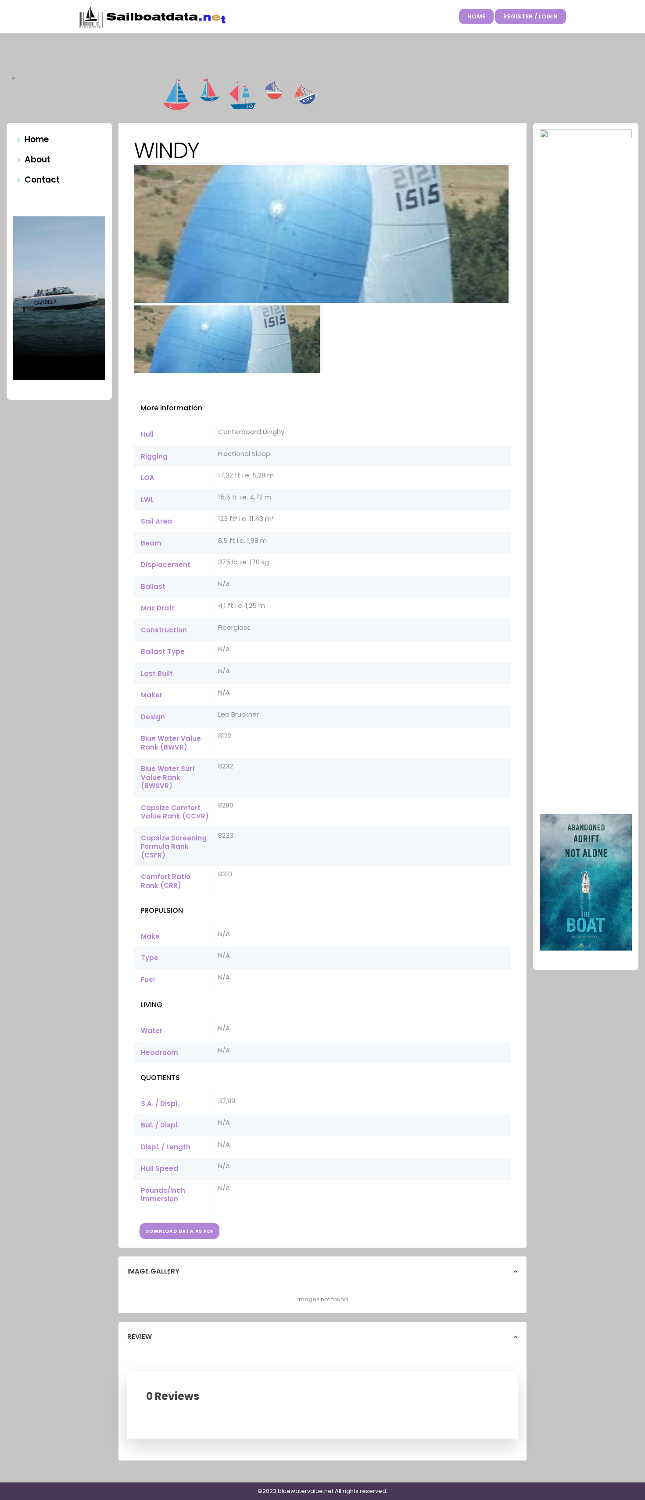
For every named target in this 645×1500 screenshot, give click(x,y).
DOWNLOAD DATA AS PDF (179, 1230)
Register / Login (530, 16)
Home (476, 16)
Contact (42, 180)
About (37, 159)
